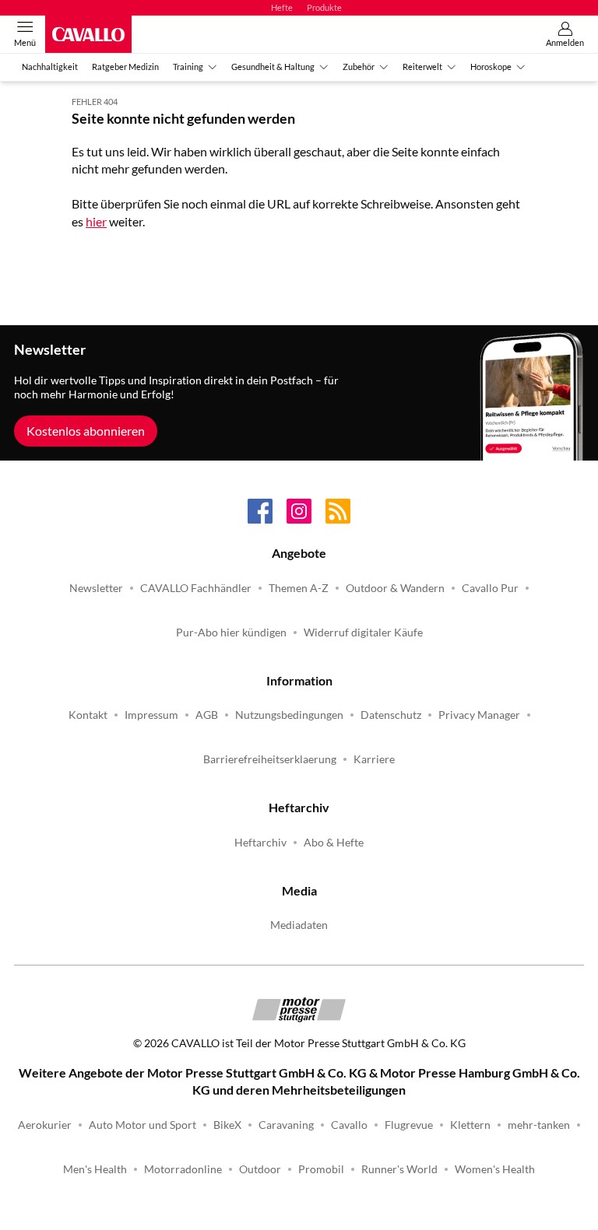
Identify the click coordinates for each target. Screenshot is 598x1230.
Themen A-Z (299, 588)
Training (188, 66)
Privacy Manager (479, 715)
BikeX (227, 1125)
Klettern (470, 1125)
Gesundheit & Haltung (273, 66)
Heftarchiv (260, 842)
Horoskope (491, 66)
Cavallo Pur (490, 588)
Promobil (321, 1169)
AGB (206, 715)
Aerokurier (45, 1125)
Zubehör (359, 66)
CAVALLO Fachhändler (196, 588)
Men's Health (95, 1169)
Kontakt (88, 715)
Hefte (282, 7)
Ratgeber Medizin (125, 66)
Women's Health (495, 1169)
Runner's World (399, 1169)
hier (96, 221)
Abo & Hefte (334, 842)
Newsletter (96, 588)
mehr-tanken (539, 1125)
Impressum (151, 715)
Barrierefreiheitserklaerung (269, 759)
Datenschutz (391, 715)
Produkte (324, 7)
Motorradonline (183, 1169)
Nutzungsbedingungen (289, 715)
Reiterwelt (422, 66)
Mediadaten (299, 925)
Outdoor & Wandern (395, 588)
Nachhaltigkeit (50, 66)
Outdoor (260, 1169)
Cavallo (349, 1125)
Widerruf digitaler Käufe (363, 632)
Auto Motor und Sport (142, 1125)
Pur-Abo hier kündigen (231, 632)
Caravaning (286, 1125)
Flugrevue (409, 1125)
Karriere (374, 759)
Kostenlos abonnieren (85, 430)
